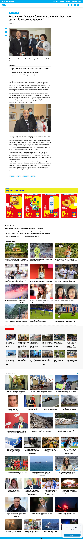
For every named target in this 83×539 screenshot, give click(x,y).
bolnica (18, 176)
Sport (36, 5)
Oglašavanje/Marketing (65, 1)
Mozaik (47, 5)
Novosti (20, 5)
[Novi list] (4, 5)
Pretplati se (72, 535)
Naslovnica (12, 5)
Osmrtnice (55, 1)
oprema (33, 176)
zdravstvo (12, 176)
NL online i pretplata (76, 1)
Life (41, 5)
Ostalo (62, 5)
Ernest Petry (25, 176)
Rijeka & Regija (28, 5)
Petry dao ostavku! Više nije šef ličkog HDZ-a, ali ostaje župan (24, 75)
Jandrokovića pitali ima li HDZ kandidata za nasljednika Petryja (25, 72)
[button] (75, 204)
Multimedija (54, 5)
